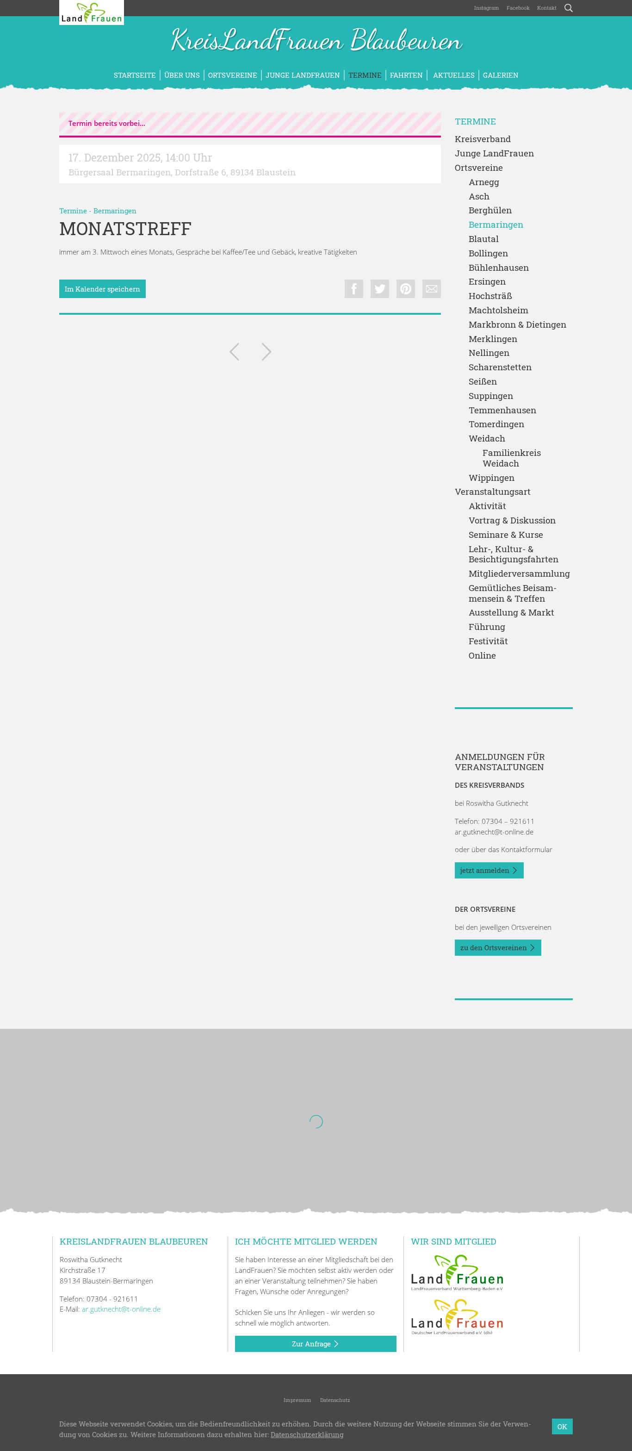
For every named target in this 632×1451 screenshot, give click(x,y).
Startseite (135, 75)
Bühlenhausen (499, 267)
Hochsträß (490, 296)
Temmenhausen (502, 410)
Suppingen (491, 396)
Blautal (484, 239)
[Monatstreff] (234, 354)
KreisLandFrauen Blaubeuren (316, 40)
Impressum (296, 1399)
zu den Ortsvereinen (494, 947)
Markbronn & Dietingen (517, 324)
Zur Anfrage (312, 1343)
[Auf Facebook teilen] (354, 289)
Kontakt (547, 7)
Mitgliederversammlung (519, 573)
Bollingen (488, 253)
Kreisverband (483, 139)
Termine (365, 75)
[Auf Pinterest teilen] (406, 289)
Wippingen (491, 478)
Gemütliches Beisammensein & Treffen (513, 593)
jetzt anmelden (485, 870)
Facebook (518, 7)
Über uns (182, 75)
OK (562, 1426)
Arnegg (484, 182)
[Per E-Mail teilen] (431, 289)
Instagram (486, 7)
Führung (487, 627)
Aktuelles (453, 75)
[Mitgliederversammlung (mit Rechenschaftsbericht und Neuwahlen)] (266, 354)
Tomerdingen (496, 424)
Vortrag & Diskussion (512, 520)
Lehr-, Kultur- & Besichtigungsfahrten (513, 554)
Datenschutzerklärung (307, 1434)
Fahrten (406, 75)
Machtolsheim (498, 310)
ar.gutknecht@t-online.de (494, 831)
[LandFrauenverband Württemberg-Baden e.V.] (457, 1272)
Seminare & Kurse (506, 534)
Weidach (487, 438)
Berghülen (490, 210)
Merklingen (493, 339)
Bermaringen (114, 210)
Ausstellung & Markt (511, 612)
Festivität (488, 641)
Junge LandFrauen (303, 75)
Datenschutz (334, 1399)
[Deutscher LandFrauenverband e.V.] (457, 1316)
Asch (479, 196)
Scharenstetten (500, 367)
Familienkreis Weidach (512, 458)
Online (482, 655)
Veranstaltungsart (493, 491)
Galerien (501, 75)
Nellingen (489, 353)
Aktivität (487, 506)
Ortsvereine (232, 75)
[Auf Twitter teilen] (380, 289)
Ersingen (487, 281)
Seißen (483, 381)
